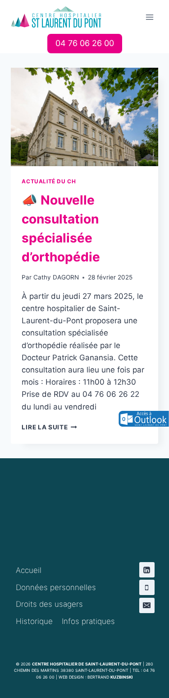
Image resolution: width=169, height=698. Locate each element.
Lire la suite (49, 427)
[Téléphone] (147, 587)
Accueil (28, 570)
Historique (34, 621)
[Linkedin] (147, 569)
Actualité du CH (49, 181)
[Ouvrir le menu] (150, 17)
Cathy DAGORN (56, 277)
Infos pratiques (88, 621)
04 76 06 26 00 (84, 43)
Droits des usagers (49, 604)
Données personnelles (56, 587)
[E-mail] (147, 605)
